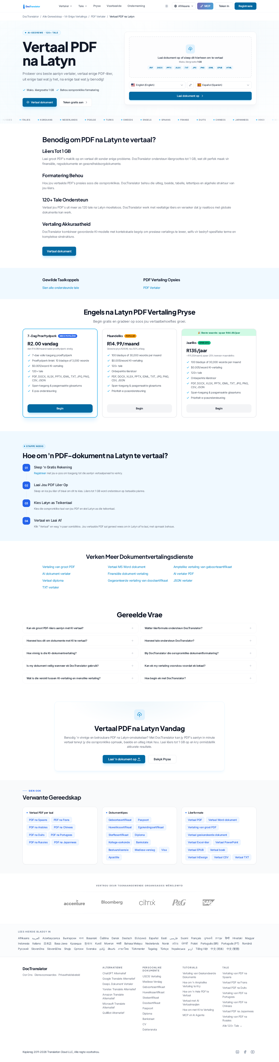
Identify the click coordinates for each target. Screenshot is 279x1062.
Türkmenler (138, 948)
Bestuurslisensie (118, 849)
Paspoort (143, 819)
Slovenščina (54, 948)
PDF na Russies (38, 842)
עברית (218, 938)
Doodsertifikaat (151, 1002)
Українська (178, 948)
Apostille (114, 857)
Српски (78, 948)
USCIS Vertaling (152, 976)
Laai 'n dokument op (122, 759)
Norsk (165, 943)
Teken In (224, 6)
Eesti (164, 938)
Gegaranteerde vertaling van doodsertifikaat (138, 580)
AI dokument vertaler (56, 574)
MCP (207, 6)
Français (196, 938)
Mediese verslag (145, 849)
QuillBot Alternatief (113, 1012)
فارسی (174, 938)
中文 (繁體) (233, 948)
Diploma (140, 834)
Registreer (40, 473)
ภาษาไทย (123, 948)
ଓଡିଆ (175, 943)
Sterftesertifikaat (118, 834)
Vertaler (64, 6)
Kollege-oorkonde (119, 842)
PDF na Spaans (38, 819)
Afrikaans (23, 938)
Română (247, 943)
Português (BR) (209, 943)
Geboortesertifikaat (120, 819)
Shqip (67, 948)
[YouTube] (252, 1052)
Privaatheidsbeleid (69, 974)
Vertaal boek (217, 849)
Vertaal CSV (221, 857)
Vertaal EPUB (195, 849)
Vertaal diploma (53, 580)
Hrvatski (237, 938)
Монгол (108, 943)
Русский (23, 948)
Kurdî (98, 943)
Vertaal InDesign (198, 857)
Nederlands (152, 943)
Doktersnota (150, 1029)
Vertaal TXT (242, 857)
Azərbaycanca (51, 938)
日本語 (47, 943)
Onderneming (136, 5)
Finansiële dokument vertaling (128, 574)
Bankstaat (148, 1018)
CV (144, 1024)
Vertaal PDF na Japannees (237, 1011)
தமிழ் (102, 948)
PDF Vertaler (151, 288)
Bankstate (142, 842)
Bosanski (91, 938)
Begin (60, 408)
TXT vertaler (50, 587)
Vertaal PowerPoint (226, 842)
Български (69, 938)
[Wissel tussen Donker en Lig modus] (166, 6)
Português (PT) (230, 943)
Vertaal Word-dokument (222, 819)
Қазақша (75, 943)
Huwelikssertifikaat (120, 827)
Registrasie (245, 6)
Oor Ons (27, 974)
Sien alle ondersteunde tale (60, 288)
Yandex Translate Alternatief (119, 989)
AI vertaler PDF (183, 574)
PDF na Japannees (65, 842)
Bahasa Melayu (133, 943)
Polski (194, 943)
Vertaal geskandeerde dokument (207, 834)
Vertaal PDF (195, 819)
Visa (164, 849)
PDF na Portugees (61, 834)
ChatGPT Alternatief (114, 973)
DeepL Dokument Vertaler (117, 983)
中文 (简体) (217, 948)
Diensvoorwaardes (45, 974)
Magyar (249, 938)
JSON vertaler (182, 580)
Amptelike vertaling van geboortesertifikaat (202, 567)
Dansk (115, 938)
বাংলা (81, 938)
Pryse (97, 5)
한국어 (88, 943)
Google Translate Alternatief (118, 978)
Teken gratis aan (73, 102)
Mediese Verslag (152, 981)
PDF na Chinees (63, 827)
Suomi (184, 938)
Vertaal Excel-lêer (198, 842)
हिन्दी (227, 938)
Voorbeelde (114, 5)
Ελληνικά (140, 938)
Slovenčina (37, 948)
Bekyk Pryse (162, 759)
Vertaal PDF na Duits (234, 987)
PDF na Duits (36, 834)
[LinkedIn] (237, 1052)
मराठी (119, 943)
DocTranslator (35, 968)
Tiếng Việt (202, 948)
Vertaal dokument (42, 102)
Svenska (91, 948)
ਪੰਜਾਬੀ (184, 943)
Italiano (36, 943)
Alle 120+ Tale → (232, 1025)
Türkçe (164, 948)
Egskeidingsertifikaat (151, 827)
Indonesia (23, 943)
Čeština (104, 938)
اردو (190, 948)
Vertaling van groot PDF (58, 567)
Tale (81, 6)
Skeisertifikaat (151, 997)
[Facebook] (245, 1052)
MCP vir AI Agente (193, 1015)
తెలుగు (111, 948)
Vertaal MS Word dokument (126, 567)
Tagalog (152, 948)
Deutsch (127, 938)
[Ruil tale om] (190, 85)
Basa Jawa (60, 943)
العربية (35, 938)
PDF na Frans (61, 819)
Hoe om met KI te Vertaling (198, 1009)
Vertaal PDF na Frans (234, 982)
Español (153, 938)
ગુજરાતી (208, 938)
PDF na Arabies (38, 827)
